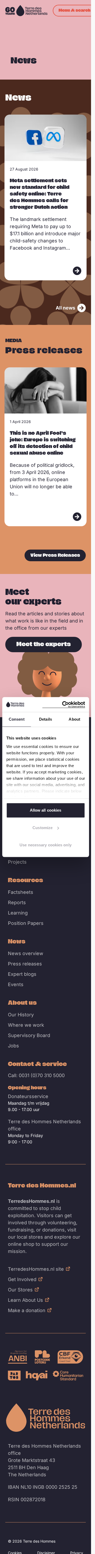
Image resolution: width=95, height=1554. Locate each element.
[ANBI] (17, 1357)
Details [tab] (45, 719)
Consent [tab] (17, 719)
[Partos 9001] (14, 1375)
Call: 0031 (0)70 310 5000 (36, 1075)
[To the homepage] (45, 1417)
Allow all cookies (45, 810)
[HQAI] (36, 1375)
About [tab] (74, 719)
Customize (42, 827)
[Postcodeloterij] (42, 1357)
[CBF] (70, 1357)
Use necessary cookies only (46, 845)
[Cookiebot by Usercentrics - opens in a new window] (63, 704)
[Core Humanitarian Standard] (68, 1375)
